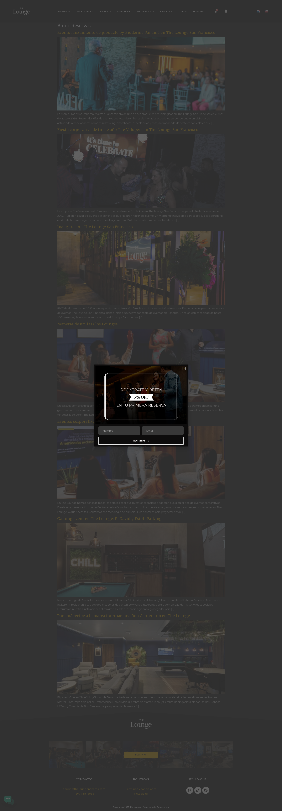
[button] (184, 368)
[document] (141, 405)
